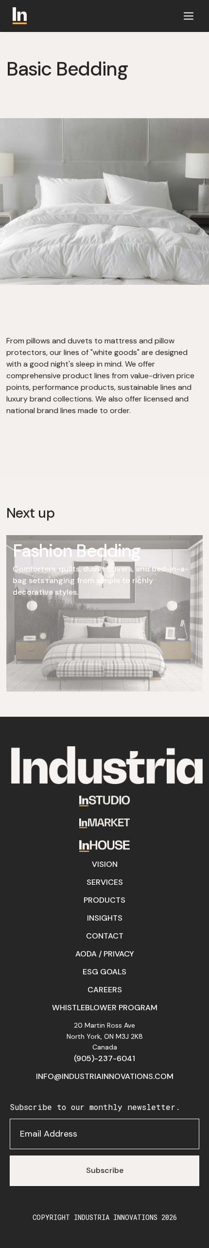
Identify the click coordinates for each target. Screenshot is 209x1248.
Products (104, 900)
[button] (188, 16)
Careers (104, 990)
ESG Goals (104, 972)
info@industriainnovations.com (105, 1076)
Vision (105, 864)
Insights (104, 918)
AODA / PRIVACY (104, 954)
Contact (104, 936)
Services (105, 882)
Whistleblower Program (104, 1007)
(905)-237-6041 (104, 1058)
